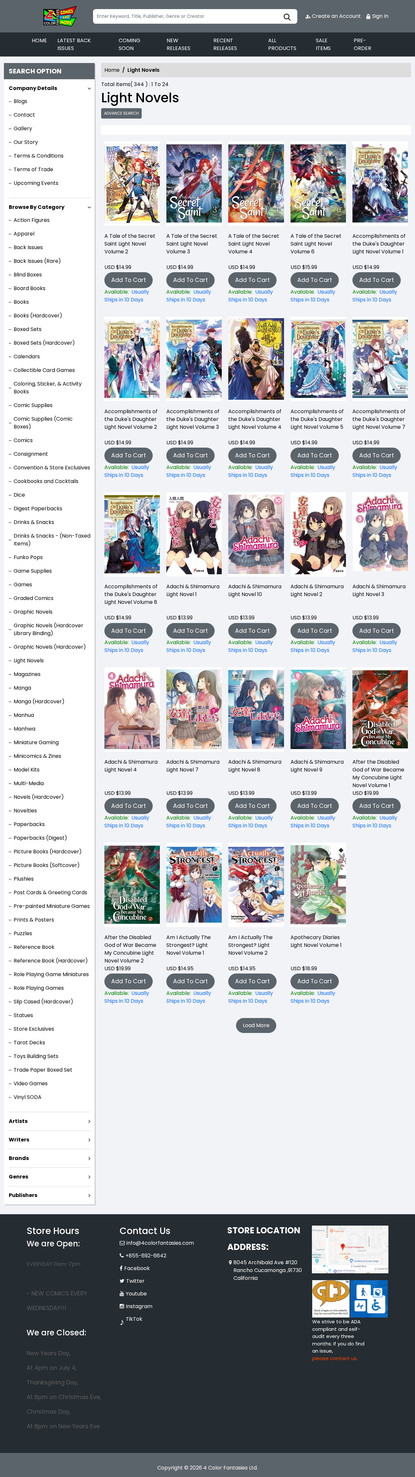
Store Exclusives (34, 1029)
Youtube (136, 1293)
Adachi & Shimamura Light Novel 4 (131, 765)
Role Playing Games (39, 988)
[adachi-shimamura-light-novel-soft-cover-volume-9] (318, 711)
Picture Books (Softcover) (47, 865)
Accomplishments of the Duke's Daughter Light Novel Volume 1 (379, 243)
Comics (23, 440)
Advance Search (121, 113)
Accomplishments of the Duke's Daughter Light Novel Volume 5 (317, 419)
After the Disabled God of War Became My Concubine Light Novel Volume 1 (378, 773)
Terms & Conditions (39, 155)
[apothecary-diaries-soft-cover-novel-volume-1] (318, 886)
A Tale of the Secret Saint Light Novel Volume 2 (129, 243)
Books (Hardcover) (38, 315)
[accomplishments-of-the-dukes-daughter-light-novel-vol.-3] (194, 360)
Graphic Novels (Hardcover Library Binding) (48, 629)
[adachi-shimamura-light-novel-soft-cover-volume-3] (380, 536)
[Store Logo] (59, 16)
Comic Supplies (33, 405)
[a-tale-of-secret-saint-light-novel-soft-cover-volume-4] (256, 185)
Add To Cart (128, 280)
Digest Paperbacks (38, 508)
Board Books (29, 288)
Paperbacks (29, 824)
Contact (24, 115)
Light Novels (29, 660)
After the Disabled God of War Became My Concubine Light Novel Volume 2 (130, 949)
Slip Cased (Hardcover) (43, 1001)
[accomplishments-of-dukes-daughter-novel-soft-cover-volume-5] (318, 360)
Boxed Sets (28, 329)
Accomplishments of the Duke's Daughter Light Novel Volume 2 (131, 419)
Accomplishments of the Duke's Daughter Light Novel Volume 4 (254, 419)
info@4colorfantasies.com (160, 1243)
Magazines (27, 674)
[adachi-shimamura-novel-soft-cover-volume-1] (194, 536)
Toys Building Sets (36, 1056)
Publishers (23, 1195)
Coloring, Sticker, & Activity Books (48, 387)
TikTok (134, 1319)
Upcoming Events (36, 183)
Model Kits (27, 769)
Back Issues (28, 247)
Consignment (31, 454)
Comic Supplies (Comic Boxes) (43, 422)
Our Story (26, 142)
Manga (22, 688)
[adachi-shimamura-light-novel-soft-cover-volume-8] (256, 711)
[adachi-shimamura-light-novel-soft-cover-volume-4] (132, 711)
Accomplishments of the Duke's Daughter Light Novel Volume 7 (379, 419)
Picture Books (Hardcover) (48, 851)
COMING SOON (129, 44)
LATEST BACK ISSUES (74, 44)
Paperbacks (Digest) (40, 838)
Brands (19, 1158)
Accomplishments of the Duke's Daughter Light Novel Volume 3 (192, 419)
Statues (23, 1015)
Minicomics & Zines (37, 756)
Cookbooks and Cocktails (46, 481)
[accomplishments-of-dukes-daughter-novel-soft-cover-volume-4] (256, 360)
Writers (19, 1139)
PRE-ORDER (362, 44)
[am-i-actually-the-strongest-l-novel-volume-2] (256, 886)
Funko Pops (28, 557)
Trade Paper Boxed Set (43, 1070)
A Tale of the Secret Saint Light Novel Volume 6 (315, 243)
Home (112, 70)
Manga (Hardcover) (39, 701)
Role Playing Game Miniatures (51, 974)
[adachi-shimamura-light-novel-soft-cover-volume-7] (194, 711)
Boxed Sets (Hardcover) (44, 343)
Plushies (24, 879)
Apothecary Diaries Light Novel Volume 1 (316, 941)
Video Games (31, 1083)
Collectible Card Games (44, 370)
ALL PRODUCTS (282, 44)
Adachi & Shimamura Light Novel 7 (192, 765)
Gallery (23, 128)
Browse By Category (37, 207)
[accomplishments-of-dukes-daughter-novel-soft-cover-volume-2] (132, 360)
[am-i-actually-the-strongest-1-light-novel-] (194, 886)
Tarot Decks (29, 1042)
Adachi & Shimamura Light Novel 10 (254, 590)
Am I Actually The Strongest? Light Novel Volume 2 (250, 945)
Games (23, 584)
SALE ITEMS (323, 44)
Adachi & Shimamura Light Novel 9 (317, 765)
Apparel (24, 233)
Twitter (135, 1281)
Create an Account (336, 16)
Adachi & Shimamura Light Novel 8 (254, 765)
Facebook (137, 1268)
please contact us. (335, 1358)
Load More (256, 1025)
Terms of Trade (33, 169)
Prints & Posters (34, 919)
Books (21, 302)
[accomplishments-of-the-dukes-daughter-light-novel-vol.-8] (132, 536)
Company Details (33, 88)
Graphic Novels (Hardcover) (50, 647)
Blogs (20, 101)
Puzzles (23, 933)
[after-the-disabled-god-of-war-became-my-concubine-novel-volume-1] (380, 711)
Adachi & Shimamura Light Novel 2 (317, 590)
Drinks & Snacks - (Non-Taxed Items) (52, 539)
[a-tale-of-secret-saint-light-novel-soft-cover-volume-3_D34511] (194, 185)
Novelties (25, 810)
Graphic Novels (33, 612)
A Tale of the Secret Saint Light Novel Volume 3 (191, 243)
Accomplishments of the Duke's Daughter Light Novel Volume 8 (131, 594)
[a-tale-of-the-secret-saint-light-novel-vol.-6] (318, 185)
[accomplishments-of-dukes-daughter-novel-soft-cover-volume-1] (380, 185)
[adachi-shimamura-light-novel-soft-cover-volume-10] (256, 536)
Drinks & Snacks (34, 522)
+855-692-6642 (145, 1255)
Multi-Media (29, 783)
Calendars (27, 356)
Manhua (24, 715)
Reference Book (34, 947)
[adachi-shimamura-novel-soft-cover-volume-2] (318, 536)
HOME (39, 40)
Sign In (379, 16)
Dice (19, 495)
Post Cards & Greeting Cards (50, 892)
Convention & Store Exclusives (52, 467)
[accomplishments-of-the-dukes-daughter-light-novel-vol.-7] (380, 360)
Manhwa (24, 728)
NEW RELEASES (178, 44)
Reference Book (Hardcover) (51, 960)
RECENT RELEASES (225, 44)
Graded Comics (33, 598)
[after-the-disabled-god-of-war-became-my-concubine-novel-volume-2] (132, 886)
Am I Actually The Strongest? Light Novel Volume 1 (188, 945)
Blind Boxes (28, 274)
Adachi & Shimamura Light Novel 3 (379, 590)
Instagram (139, 1306)
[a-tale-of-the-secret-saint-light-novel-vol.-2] (132, 185)
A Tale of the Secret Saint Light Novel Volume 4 (253, 243)
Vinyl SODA (28, 1097)
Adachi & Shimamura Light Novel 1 (192, 590)
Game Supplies (33, 571)
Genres (18, 1176)
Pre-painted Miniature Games (52, 906)
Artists (18, 1121)
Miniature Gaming (36, 742)
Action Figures (32, 220)
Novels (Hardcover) (39, 797)
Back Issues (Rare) (37, 261)
